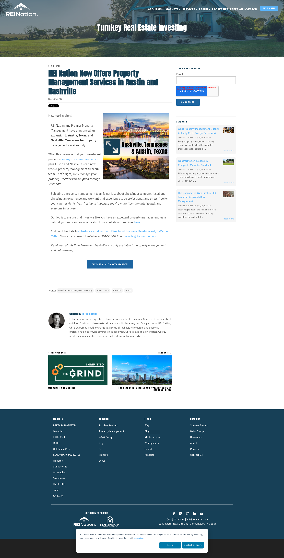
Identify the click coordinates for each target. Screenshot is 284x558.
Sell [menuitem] (101, 449)
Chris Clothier (89, 314)
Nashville (117, 290)
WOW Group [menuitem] (106, 437)
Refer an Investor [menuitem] (243, 9)
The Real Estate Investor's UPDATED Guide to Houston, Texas (145, 389)
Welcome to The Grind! (61, 387)
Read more (228, 150)
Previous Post (58, 352)
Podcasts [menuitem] (149, 455)
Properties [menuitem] (220, 9)
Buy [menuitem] (101, 443)
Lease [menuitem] (102, 460)
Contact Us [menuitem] (196, 455)
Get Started (269, 8)
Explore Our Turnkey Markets (110, 264)
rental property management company (75, 290)
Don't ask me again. (193, 545)
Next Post (164, 352)
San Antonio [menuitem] (60, 466)
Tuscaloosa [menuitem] (59, 478)
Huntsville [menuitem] (59, 484)
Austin (128, 290)
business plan (103, 290)
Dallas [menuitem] (56, 443)
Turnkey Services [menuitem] (108, 425)
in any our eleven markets (79, 159)
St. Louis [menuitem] (58, 496)
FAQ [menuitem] (146, 425)
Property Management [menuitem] (111, 431)
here (137, 222)
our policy (138, 538)
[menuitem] (156, 9)
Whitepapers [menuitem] (151, 443)
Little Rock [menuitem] (59, 437)
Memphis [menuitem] (58, 431)
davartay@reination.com (140, 236)
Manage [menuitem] (103, 455)
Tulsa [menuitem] (56, 490)
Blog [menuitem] (147, 431)
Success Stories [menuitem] (199, 425)
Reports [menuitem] (148, 449)
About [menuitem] (193, 443)
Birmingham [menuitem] (60, 472)
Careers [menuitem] (194, 449)
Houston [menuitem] (58, 460)
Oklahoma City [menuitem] (61, 449)
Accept (170, 545)
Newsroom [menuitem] (196, 437)
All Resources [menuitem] (152, 437)
